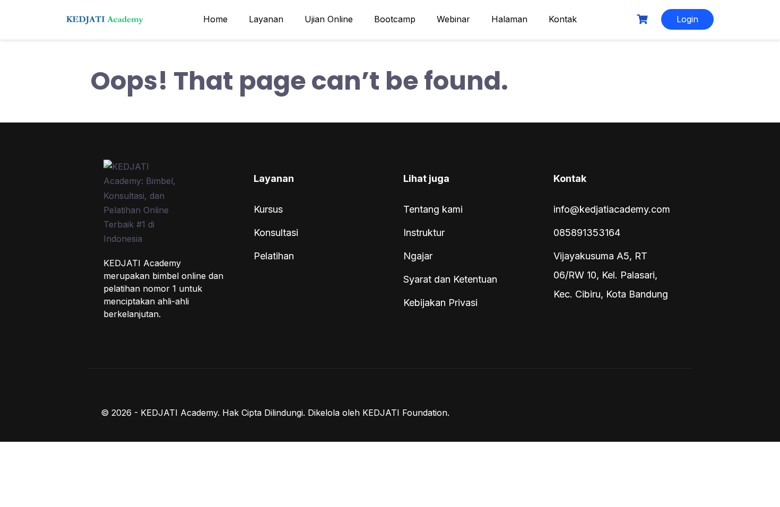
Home (215, 19)
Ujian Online (329, 19)
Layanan (266, 19)
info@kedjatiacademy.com (611, 209)
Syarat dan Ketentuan (450, 279)
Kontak (563, 19)
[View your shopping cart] (644, 19)
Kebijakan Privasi (440, 302)
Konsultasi (276, 232)
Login (687, 19)
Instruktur (424, 232)
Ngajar (417, 255)
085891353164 (586, 232)
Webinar (453, 19)
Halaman (509, 19)
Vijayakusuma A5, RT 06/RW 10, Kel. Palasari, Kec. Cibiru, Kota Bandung (610, 275)
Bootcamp (394, 19)
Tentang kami (433, 209)
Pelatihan (274, 255)
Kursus (268, 209)
